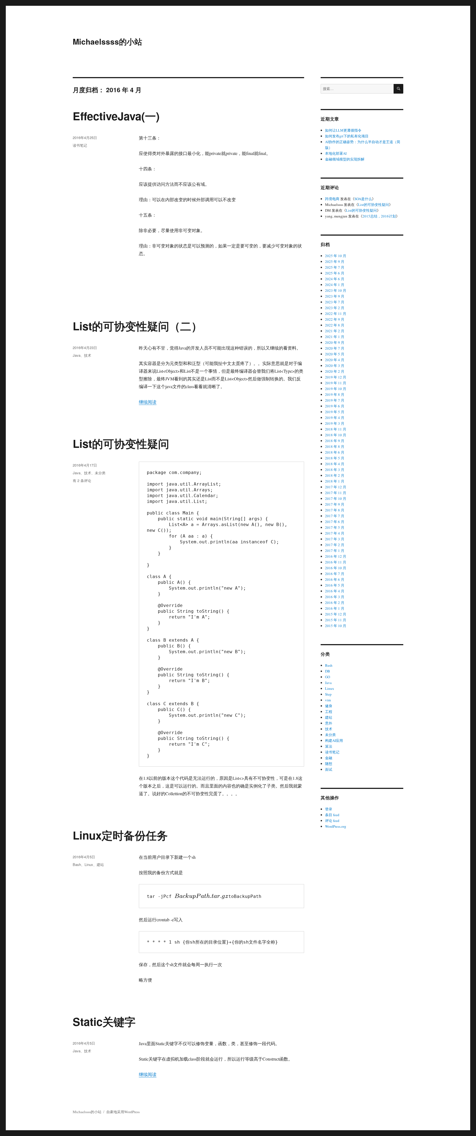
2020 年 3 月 (334, 365)
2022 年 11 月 (335, 313)
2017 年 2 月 (334, 544)
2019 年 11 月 (335, 382)
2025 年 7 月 (334, 267)
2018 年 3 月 (334, 469)
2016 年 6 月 (334, 579)
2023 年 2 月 (334, 307)
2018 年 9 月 (334, 440)
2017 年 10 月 (335, 498)
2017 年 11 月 (335, 492)
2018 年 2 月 (334, 475)
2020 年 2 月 (334, 371)
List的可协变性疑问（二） (137, 326)
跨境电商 (332, 198)
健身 (328, 705)
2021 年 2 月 (334, 330)
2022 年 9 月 (334, 319)
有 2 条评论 (82, 480)
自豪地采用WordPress (123, 1111)
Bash (77, 864)
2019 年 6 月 (334, 406)
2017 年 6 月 (334, 521)
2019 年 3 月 (334, 423)
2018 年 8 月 (334, 446)
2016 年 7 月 (334, 573)
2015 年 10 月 (335, 625)
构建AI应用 (334, 740)
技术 (87, 355)
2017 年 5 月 (334, 527)
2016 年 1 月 (334, 608)
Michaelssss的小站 (107, 41)
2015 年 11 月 (335, 619)
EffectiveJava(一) (116, 116)
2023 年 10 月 (335, 290)
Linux (89, 864)
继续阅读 (147, 402)
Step (328, 694)
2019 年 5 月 (334, 411)
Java (76, 355)
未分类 (100, 472)
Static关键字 (104, 1021)
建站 (100, 864)
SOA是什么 (363, 198)
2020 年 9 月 (334, 342)
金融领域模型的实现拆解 (344, 159)
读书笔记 (80, 145)
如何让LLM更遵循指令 (343, 130)
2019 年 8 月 (334, 394)
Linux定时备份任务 (120, 835)
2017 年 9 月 (334, 504)
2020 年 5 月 (334, 354)
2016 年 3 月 (334, 596)
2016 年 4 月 (334, 591)
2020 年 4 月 (334, 359)
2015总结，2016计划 (379, 216)
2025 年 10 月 (335, 255)
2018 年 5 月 (334, 458)
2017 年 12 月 (335, 486)
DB (327, 671)
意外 (328, 723)
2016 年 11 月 (335, 562)
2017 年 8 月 (334, 510)
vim (328, 700)
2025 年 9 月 (334, 261)
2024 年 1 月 (334, 284)
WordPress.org (335, 826)
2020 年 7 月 (334, 348)
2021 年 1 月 (334, 336)
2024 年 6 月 (334, 278)
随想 (328, 763)
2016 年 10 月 (335, 567)
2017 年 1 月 (334, 550)
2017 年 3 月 (334, 538)
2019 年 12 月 (335, 377)
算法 (328, 746)
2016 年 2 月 (334, 602)
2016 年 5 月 (334, 585)
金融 (328, 757)
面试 (328, 769)
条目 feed (332, 814)
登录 (328, 809)
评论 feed (332, 820)
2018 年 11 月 (335, 429)
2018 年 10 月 (335, 434)
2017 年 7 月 (334, 515)
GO (327, 676)
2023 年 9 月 (334, 296)
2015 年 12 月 (335, 614)
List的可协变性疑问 (121, 443)
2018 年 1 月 (334, 481)
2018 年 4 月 (334, 463)
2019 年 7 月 (334, 400)
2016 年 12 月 (335, 556)
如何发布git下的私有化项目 (347, 136)
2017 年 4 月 (334, 533)
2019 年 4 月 (334, 417)
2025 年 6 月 (334, 273)
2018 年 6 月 (334, 452)
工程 (328, 711)
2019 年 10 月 (335, 388)
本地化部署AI (336, 153)
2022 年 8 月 (334, 325)
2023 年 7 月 (334, 301)
